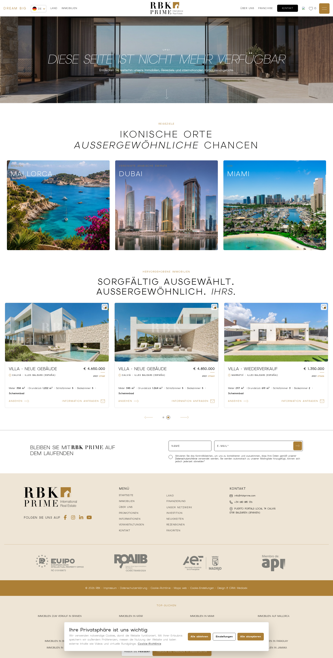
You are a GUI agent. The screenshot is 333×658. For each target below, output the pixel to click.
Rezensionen (175, 524)
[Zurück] (148, 417)
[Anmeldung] (304, 8)
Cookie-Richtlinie (160, 588)
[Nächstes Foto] (104, 332)
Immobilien (69, 8)
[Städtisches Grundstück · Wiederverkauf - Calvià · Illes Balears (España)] (57, 332)
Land (53, 8)
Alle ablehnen (199, 636)
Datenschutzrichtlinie (186, 458)
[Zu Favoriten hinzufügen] (105, 307)
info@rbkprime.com (244, 495)
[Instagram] (73, 518)
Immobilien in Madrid (60, 647)
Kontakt (287, 8)
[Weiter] (184, 417)
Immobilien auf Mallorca (273, 616)
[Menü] (324, 8)
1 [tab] (165, 417)
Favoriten (173, 530)
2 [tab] (170, 417)
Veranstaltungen (131, 524)
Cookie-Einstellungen (202, 588)
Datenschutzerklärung (133, 588)
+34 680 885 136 (242, 502)
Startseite (126, 495)
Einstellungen (224, 636)
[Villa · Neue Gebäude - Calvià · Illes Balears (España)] (276, 332)
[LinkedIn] (81, 518)
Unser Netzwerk (179, 507)
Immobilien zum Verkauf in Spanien (60, 616)
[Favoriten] (311, 8)
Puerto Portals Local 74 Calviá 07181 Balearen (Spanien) (252, 510)
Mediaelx (242, 588)
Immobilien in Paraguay (273, 641)
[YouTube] (89, 518)
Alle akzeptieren (250, 636)
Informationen (130, 518)
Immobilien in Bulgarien (59, 641)
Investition (174, 513)
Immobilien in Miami (202, 616)
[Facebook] (65, 518)
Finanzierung (176, 501)
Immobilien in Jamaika (273, 647)
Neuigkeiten (175, 518)
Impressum (110, 588)
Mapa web (180, 588)
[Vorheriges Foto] (10, 332)
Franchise (265, 8)
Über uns (247, 8)
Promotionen (129, 513)
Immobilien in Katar (131, 616)
